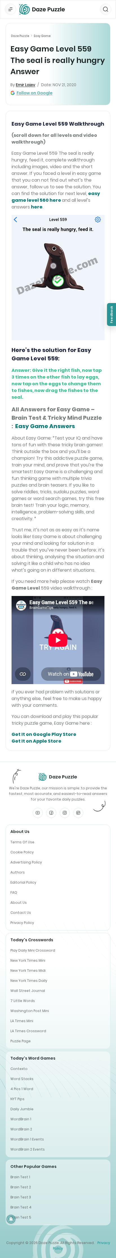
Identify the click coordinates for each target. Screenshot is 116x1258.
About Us (18, 902)
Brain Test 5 (20, 1217)
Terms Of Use (22, 842)
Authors (17, 872)
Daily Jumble (22, 1109)
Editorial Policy (23, 882)
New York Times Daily (28, 980)
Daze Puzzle (20, 36)
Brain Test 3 (20, 1197)
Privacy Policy (22, 922)
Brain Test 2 (20, 1187)
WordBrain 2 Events (27, 1149)
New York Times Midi (28, 970)
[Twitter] (78, 813)
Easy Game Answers (45, 426)
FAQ (13, 892)
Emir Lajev (25, 85)
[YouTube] (38, 813)
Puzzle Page (20, 1041)
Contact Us (20, 912)
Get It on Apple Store (36, 741)
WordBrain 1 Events (27, 1139)
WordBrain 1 (20, 1119)
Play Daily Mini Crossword (32, 950)
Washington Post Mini (29, 1010)
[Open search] (105, 9)
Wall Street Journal (27, 990)
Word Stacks (22, 1078)
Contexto (19, 1068)
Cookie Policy (22, 852)
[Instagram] (65, 813)
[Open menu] (10, 9)
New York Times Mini (27, 960)
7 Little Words (22, 1000)
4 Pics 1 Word (21, 1088)
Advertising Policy (26, 862)
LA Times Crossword (28, 1031)
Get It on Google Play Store (44, 734)
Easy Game (42, 36)
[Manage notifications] (10, 1219)
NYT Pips (17, 1099)
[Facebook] (51, 813)
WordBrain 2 (21, 1129)
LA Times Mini (21, 1020)
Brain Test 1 (20, 1177)
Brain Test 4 (21, 1207)
